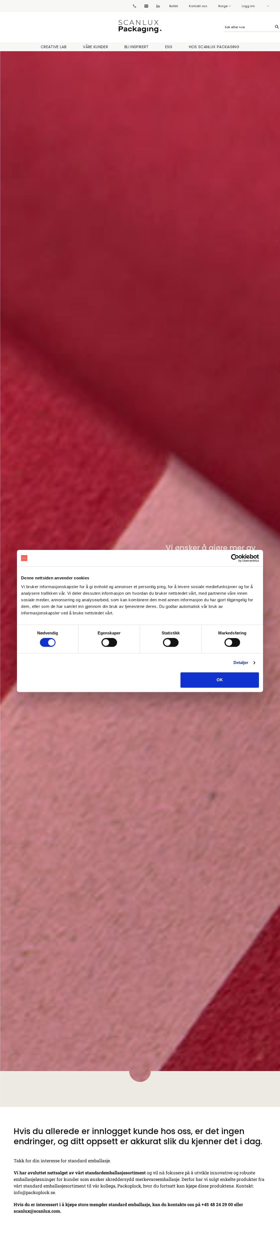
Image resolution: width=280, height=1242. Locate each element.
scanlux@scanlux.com (37, 1211)
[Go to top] (258, 1182)
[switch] (109, 642)
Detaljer (241, 662)
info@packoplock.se (34, 1192)
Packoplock (129, 1186)
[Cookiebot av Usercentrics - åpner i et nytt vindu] (235, 558)
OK (220, 679)
